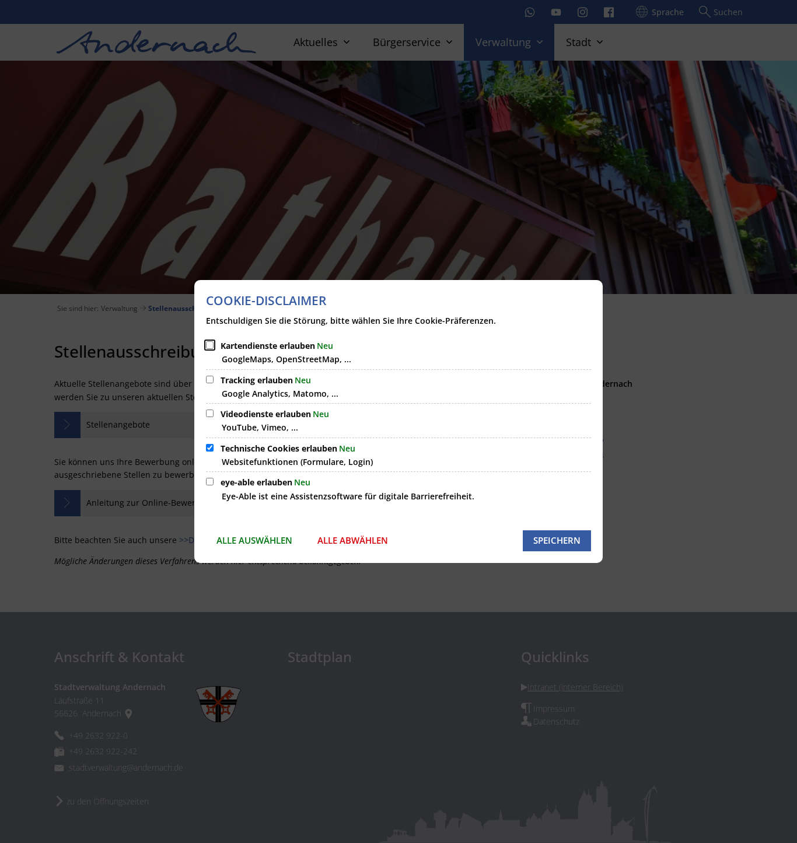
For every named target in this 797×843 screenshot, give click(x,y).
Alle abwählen (352, 540)
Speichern (557, 540)
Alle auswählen (254, 540)
